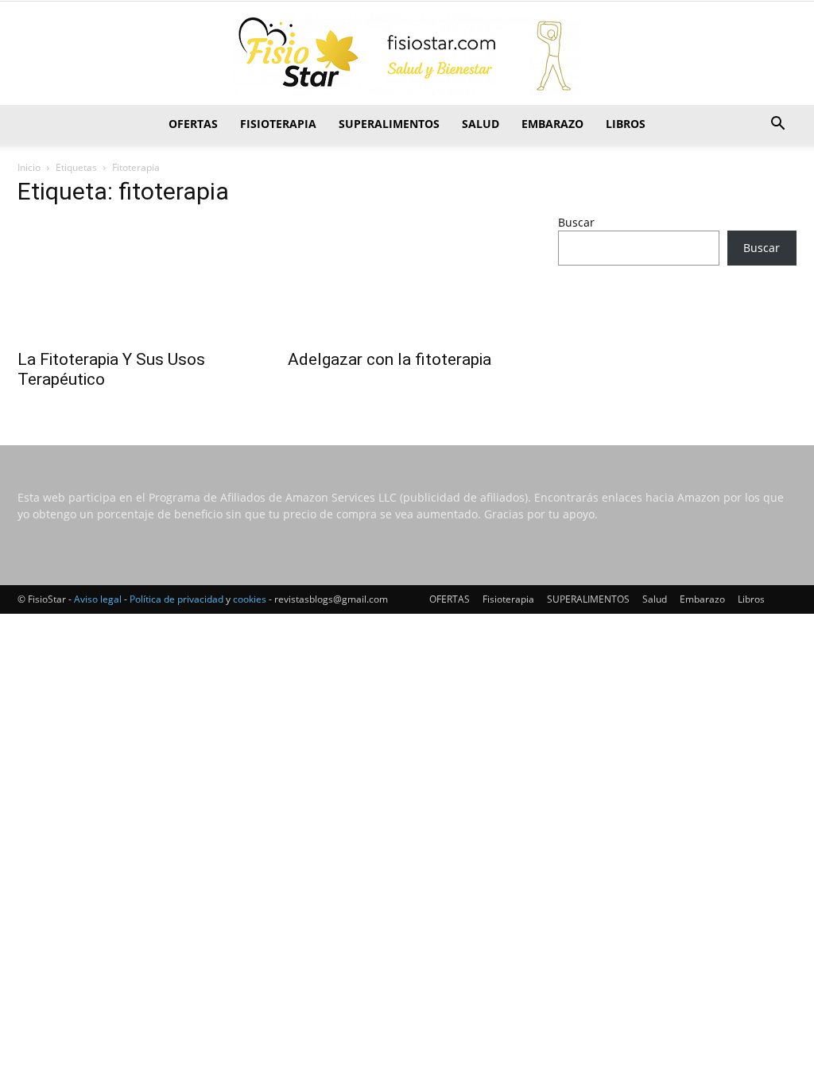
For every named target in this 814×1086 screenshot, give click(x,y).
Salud (480, 123)
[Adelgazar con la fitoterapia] (407, 280)
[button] (777, 125)
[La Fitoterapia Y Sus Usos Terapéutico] (136, 280)
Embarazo (552, 123)
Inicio (29, 167)
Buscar (576, 222)
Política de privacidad (176, 599)
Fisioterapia (278, 123)
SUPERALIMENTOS (389, 123)
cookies (249, 599)
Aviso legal (98, 599)
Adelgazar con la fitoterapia (389, 359)
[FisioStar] (407, 54)
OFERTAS (193, 123)
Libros (625, 123)
